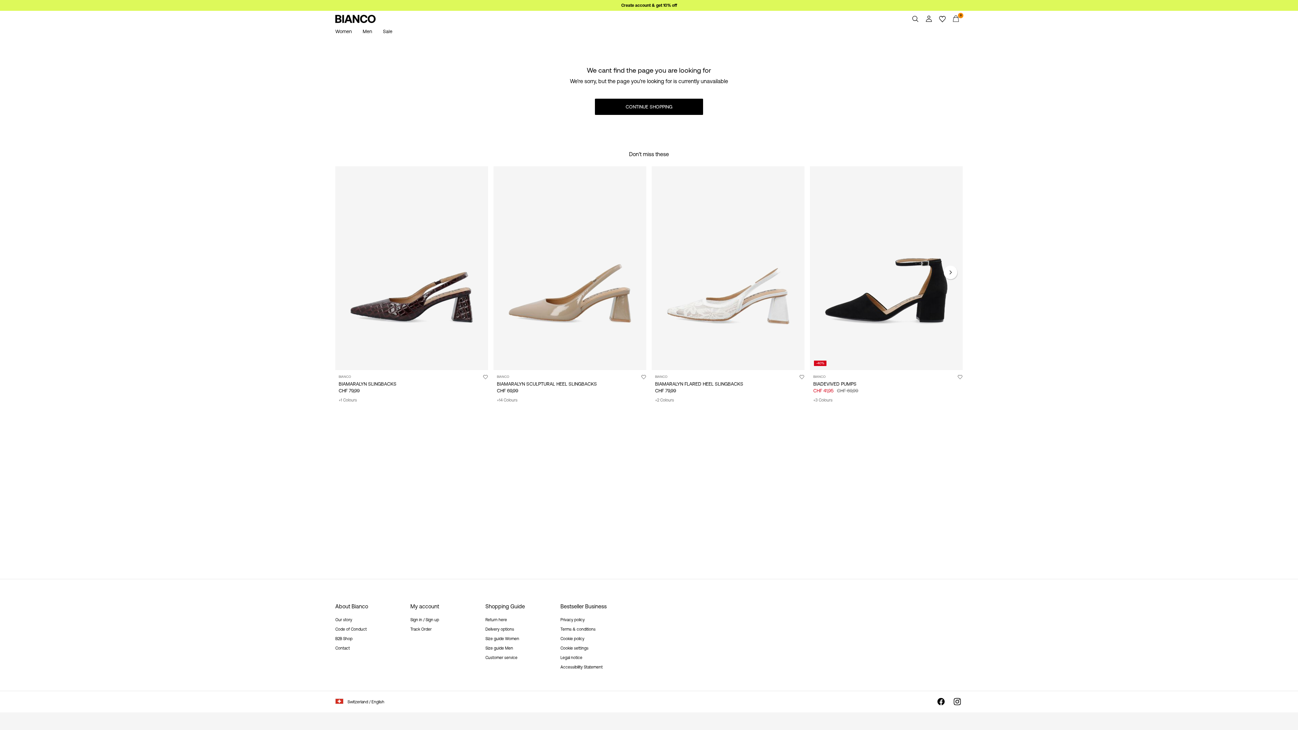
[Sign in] (929, 19)
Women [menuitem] (343, 31)
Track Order (421, 629)
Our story (343, 619)
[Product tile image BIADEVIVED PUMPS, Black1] (886, 268)
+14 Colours (507, 400)
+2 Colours (664, 400)
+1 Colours (348, 400)
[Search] (915, 19)
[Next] (950, 272)
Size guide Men (499, 648)
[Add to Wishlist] (485, 377)
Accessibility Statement (581, 667)
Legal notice (571, 657)
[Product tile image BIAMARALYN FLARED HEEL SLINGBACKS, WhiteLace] (728, 268)
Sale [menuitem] (387, 31)
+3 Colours (823, 400)
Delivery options (499, 629)
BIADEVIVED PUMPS (835, 384)
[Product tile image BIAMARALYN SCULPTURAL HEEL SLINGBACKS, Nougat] (570, 268)
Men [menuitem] (367, 31)
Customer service (501, 657)
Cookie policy (572, 638)
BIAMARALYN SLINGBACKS (367, 384)
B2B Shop (344, 638)
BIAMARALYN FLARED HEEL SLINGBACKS (699, 384)
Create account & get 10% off (649, 5)
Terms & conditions (578, 629)
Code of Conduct (351, 629)
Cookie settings (574, 648)
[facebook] (941, 701)
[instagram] (957, 701)
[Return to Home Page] (355, 19)
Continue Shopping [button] (649, 107)
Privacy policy (572, 619)
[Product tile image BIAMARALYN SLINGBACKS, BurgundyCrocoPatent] (411, 268)
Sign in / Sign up (424, 619)
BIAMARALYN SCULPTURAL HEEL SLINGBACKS (547, 384)
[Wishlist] (942, 19)
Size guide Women (502, 638)
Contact (342, 648)
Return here (496, 619)
